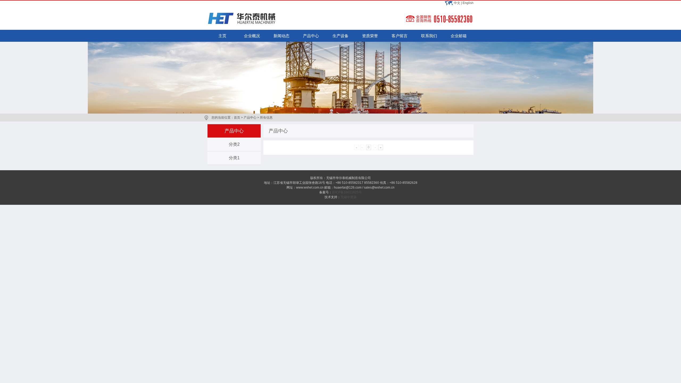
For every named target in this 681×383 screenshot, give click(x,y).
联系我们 (429, 36)
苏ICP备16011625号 (347, 192)
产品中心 (311, 36)
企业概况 (252, 36)
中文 (457, 3)
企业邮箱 (459, 36)
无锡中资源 (348, 197)
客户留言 (400, 36)
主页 (222, 36)
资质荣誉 (370, 36)
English (468, 3)
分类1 (234, 158)
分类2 (234, 144)
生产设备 (340, 36)
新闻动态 (281, 36)
